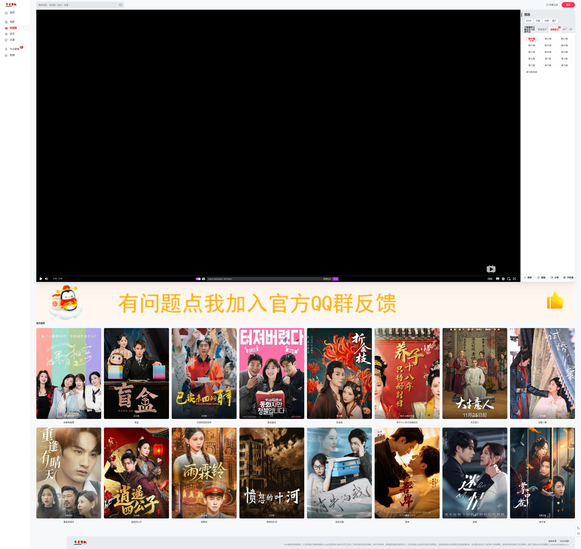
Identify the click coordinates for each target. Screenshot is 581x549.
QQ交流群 (564, 541)
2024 (528, 20)
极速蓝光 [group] (543, 28)
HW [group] (571, 28)
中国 (538, 20)
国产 (554, 20)
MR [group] (565, 28)
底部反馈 (552, 541)
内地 (547, 20)
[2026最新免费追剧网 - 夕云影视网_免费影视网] (11, 5)
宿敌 (527, 14)
